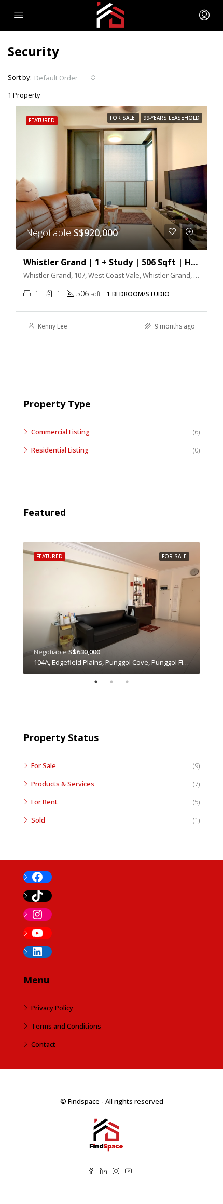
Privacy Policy (52, 1008)
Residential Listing (60, 450)
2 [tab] (117, 682)
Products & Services (62, 783)
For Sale (43, 765)
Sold (38, 820)
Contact (43, 1044)
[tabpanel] (111, 608)
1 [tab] (101, 682)
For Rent (44, 801)
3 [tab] (132, 682)
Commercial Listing (60, 431)
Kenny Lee (52, 326)
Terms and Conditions (66, 1026)
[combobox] (65, 78)
